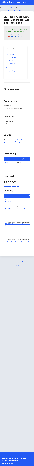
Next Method (17, 266)
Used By (11, 74)
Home (8, 8)
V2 (18, 186)
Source (10, 60)
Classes (13, 8)
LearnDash (7, 186)
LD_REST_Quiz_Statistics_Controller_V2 (12, 10)
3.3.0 (6, 162)
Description (10, 54)
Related (8, 68)
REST (14, 186)
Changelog (12, 63)
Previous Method (17, 261)
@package (11, 71)
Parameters (12, 57)
